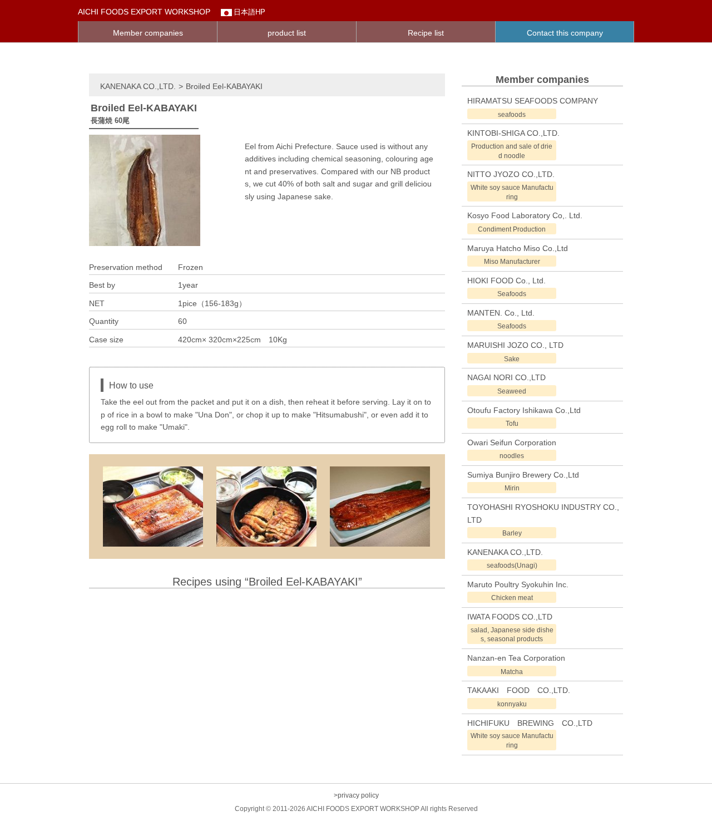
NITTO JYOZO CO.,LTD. (511, 174)
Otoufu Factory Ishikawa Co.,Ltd (524, 410)
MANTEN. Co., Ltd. (501, 312)
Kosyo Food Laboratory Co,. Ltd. (524, 215)
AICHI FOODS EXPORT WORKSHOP (144, 11)
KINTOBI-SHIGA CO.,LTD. (513, 133)
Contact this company (565, 32)
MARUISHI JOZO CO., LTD (515, 345)
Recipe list (426, 32)
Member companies (148, 32)
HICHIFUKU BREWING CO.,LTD (529, 723)
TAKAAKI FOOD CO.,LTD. (518, 690)
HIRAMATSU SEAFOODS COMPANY (532, 100)
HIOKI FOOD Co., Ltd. (506, 280)
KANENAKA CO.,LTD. (138, 86)
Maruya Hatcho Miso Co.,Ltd (517, 248)
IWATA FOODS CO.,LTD (509, 616)
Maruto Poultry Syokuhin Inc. (517, 584)
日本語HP (249, 12)
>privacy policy (356, 795)
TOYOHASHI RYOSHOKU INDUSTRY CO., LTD (543, 513)
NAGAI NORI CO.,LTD (506, 377)
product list (287, 32)
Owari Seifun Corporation (511, 442)
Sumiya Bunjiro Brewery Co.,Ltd (523, 474)
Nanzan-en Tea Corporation (516, 657)
